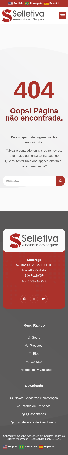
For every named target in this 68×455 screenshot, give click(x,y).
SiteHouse (55, 439)
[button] (62, 15)
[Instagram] (34, 299)
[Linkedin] (44, 299)
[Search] (60, 181)
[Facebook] (24, 299)
